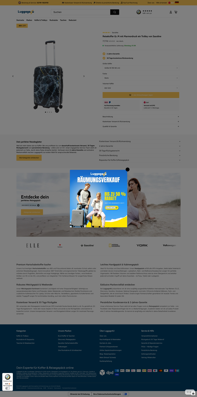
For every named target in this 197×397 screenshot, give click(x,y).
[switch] (7, 388)
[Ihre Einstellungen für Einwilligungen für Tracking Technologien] (193, 393)
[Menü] (11, 374)
